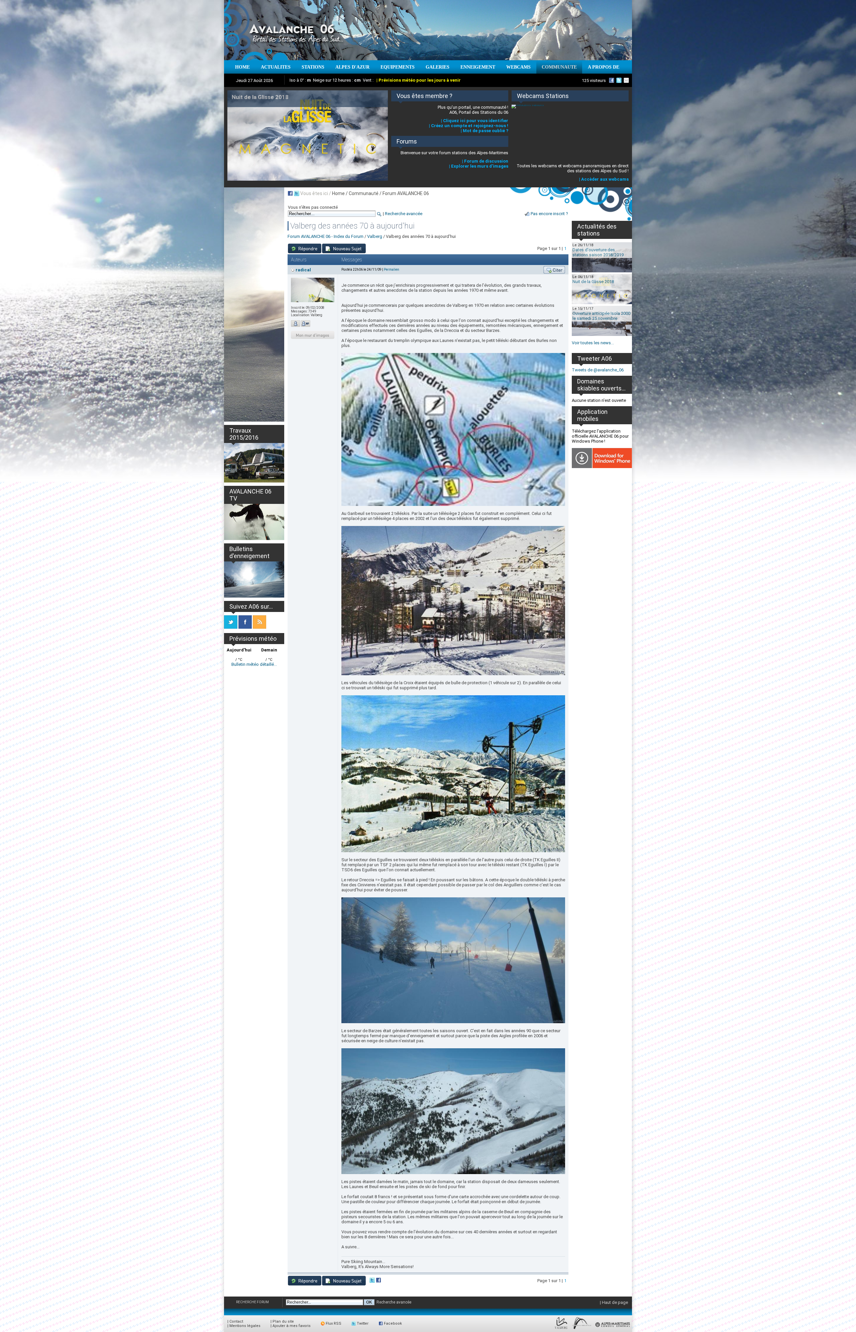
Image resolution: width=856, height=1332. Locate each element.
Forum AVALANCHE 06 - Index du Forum (325, 236)
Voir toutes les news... (593, 342)
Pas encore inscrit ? (549, 213)
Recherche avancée (403, 213)
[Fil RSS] (259, 627)
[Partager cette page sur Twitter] (296, 193)
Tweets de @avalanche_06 (598, 369)
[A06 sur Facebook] (611, 80)
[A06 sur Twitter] (619, 80)
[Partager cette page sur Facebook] (290, 193)
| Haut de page (614, 1302)
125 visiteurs (594, 80)
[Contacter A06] (627, 80)
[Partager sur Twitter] (372, 1281)
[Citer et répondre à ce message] (554, 270)
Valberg (374, 236)
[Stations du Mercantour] (581, 1329)
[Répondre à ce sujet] (304, 248)
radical (303, 269)
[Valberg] (561, 1329)
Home (338, 193)
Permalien (391, 269)
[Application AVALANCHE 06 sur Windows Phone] (602, 466)
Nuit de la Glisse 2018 (593, 281)
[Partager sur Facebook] (378, 1281)
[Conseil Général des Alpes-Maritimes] (613, 1329)
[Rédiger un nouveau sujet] (344, 248)
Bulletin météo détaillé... (254, 664)
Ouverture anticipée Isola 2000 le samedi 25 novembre (601, 316)
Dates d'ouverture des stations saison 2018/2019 (598, 252)
